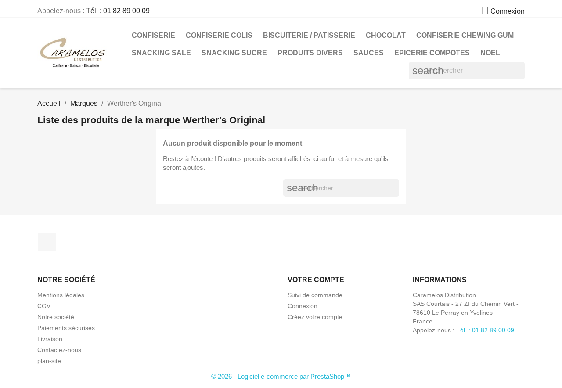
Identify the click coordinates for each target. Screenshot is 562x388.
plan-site (49, 360)
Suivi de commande (315, 294)
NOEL (490, 53)
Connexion (302, 305)
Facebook (47, 242)
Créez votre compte (315, 316)
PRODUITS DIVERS (310, 53)
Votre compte (316, 280)
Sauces (368, 53)
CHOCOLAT (386, 35)
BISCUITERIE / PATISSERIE (309, 35)
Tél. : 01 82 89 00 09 (118, 10)
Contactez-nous (59, 349)
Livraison (49, 338)
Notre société (55, 316)
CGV (43, 305)
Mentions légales (60, 294)
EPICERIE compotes (432, 53)
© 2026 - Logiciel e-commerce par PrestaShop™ (281, 376)
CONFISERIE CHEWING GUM (465, 35)
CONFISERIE (153, 35)
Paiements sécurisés (66, 327)
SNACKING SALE (161, 53)
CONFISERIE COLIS (219, 35)
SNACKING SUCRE (234, 53)
